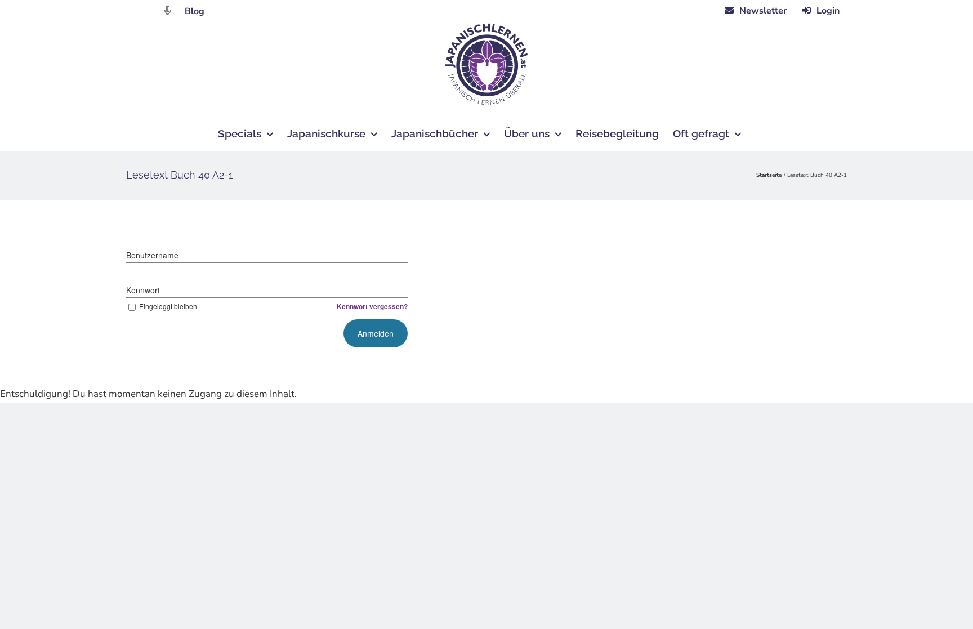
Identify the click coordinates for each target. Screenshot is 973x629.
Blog (194, 11)
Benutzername (152, 255)
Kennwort (143, 290)
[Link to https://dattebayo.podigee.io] (167, 10)
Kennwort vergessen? (372, 306)
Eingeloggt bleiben (168, 306)
